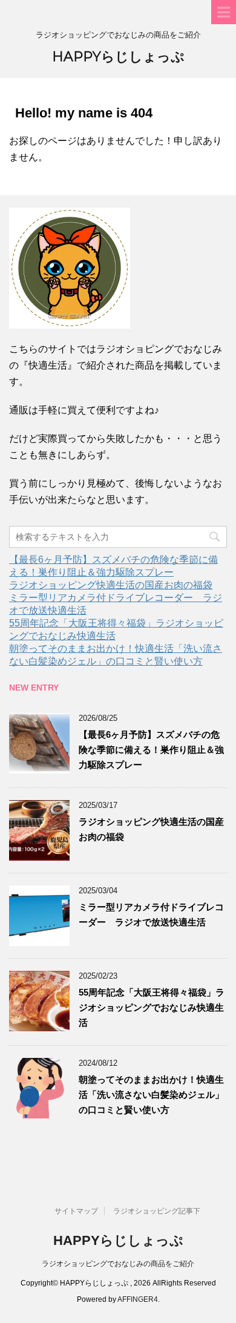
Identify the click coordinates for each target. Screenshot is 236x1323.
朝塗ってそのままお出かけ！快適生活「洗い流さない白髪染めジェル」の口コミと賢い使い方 (151, 1094)
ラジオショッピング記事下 (156, 1211)
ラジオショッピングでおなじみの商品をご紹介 (118, 1263)
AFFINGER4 (137, 1299)
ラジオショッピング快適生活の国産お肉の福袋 (110, 585)
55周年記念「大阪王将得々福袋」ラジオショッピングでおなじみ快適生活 (152, 1007)
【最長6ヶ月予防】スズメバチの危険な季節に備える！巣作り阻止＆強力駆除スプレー (151, 749)
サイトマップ (76, 1211)
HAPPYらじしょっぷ (118, 56)
